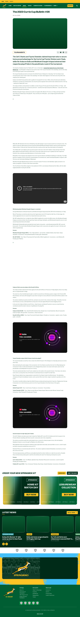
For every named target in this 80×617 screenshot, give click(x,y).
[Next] (6, 544)
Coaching (35, 591)
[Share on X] (58, 52)
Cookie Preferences (50, 595)
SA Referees (35, 593)
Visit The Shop (72, 473)
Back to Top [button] (40, 613)
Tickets (11, 1)
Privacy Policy (49, 593)
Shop (3, 1)
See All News (71, 512)
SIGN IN (70, 5)
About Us (22, 590)
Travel (6, 1)
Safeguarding (35, 595)
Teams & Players (37, 5)
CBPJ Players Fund (24, 594)
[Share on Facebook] (63, 52)
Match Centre (17, 5)
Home (10, 5)
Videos (29, 5)
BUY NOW (31, 494)
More (55, 5)
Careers (47, 591)
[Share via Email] (61, 52)
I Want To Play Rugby (37, 590)
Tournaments (48, 5)
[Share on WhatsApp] (66, 52)
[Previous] (3, 544)
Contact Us (48, 590)
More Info (61, 473)
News (24, 5)
